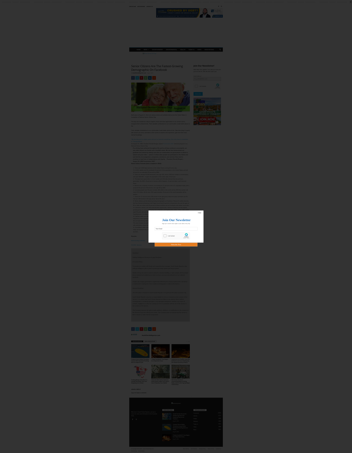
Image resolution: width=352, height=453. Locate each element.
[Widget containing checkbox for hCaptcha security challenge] (176, 235)
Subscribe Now (176, 244)
